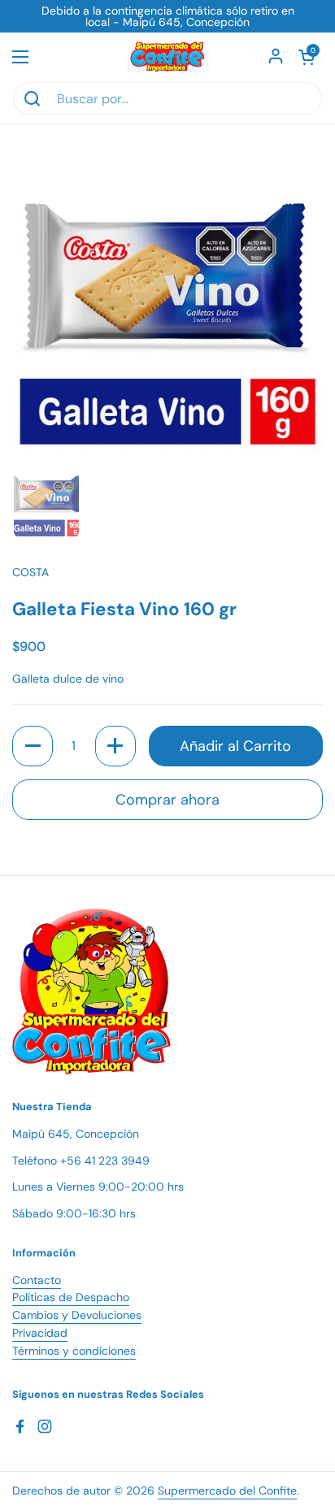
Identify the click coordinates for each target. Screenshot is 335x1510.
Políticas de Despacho (70, 1297)
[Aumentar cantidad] (115, 746)
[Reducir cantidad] (32, 746)
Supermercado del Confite (227, 1490)
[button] (306, 57)
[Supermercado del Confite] (167, 57)
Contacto (36, 1280)
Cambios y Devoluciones (76, 1315)
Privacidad (39, 1333)
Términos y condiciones (74, 1350)
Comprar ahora (167, 799)
